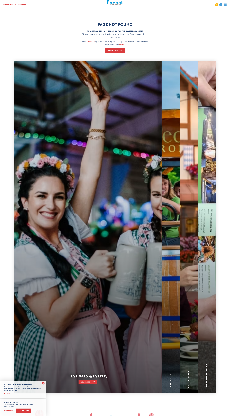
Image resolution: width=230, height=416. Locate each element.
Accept (21, 411)
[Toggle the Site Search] (220, 4)
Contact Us (91, 41)
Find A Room (8, 4)
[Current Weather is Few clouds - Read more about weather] (217, 5)
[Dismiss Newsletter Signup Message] (43, 383)
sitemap (122, 44)
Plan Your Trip (20, 4)
